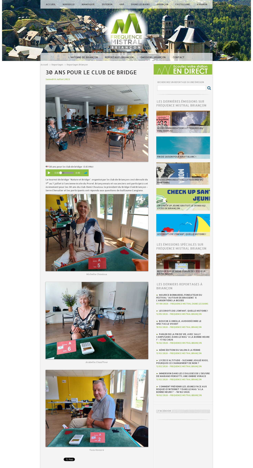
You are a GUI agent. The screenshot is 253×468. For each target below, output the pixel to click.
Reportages (57, 64)
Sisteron (107, 4)
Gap (122, 4)
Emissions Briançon (153, 57)
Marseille (69, 4)
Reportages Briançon (119, 57)
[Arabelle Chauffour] (97, 283)
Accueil (51, 4)
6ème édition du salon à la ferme (179, 350)
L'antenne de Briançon (83, 57)
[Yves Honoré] (97, 371)
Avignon (202, 4)
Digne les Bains (140, 4)
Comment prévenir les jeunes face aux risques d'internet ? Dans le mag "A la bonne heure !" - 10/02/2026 (181, 389)
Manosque (88, 4)
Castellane (182, 4)
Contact (179, 57)
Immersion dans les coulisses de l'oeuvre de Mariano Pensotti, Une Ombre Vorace (183, 374)
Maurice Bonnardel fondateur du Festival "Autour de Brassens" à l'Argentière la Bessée (179, 297)
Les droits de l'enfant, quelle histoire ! (181, 234)
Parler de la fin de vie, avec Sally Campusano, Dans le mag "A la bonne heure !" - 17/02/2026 (183, 337)
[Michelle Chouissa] (97, 195)
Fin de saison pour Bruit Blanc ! (176, 156)
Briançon (163, 4)
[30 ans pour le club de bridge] (97, 86)
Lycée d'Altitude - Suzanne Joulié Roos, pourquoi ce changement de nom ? (182, 361)
